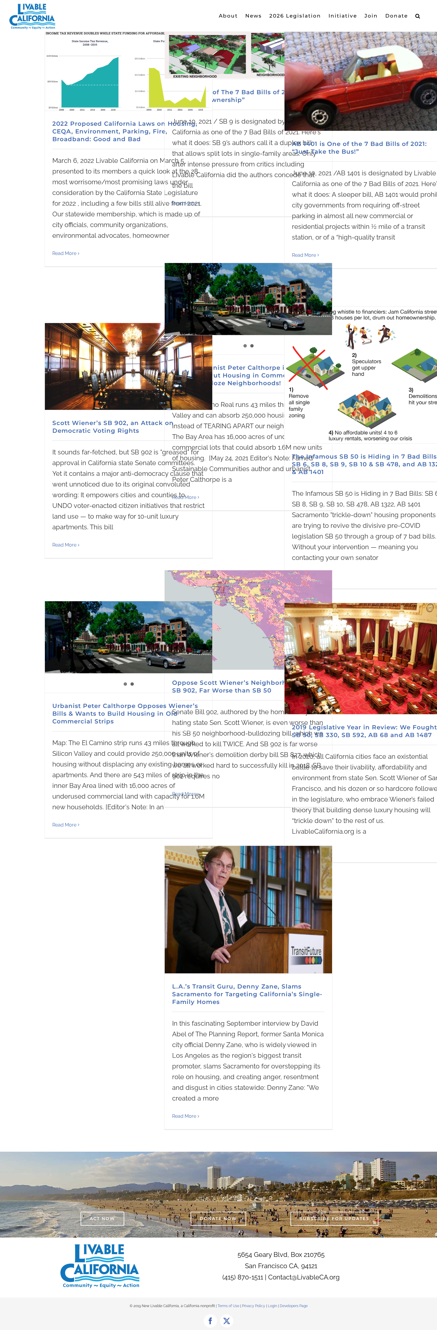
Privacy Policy (254, 1306)
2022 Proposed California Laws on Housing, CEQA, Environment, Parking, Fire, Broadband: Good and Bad (124, 131)
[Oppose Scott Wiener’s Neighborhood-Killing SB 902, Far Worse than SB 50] (248, 620)
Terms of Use (228, 1306)
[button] (418, 16)
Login (272, 1306)
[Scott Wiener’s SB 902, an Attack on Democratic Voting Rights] (128, 366)
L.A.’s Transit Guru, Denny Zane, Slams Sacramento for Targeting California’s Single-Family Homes (247, 994)
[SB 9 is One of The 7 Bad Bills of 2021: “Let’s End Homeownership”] (248, 55)
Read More (64, 253)
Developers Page (294, 1306)
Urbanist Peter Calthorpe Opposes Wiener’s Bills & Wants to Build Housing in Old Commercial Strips (125, 713)
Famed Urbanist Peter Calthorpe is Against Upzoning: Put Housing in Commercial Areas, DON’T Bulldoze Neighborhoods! (248, 375)
